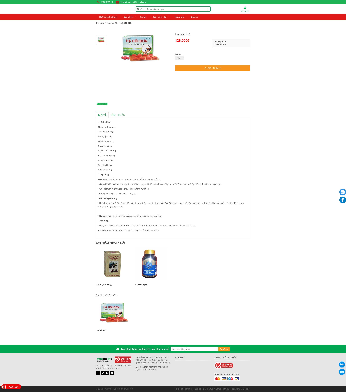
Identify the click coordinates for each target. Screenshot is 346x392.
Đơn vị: (178, 54)
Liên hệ (246, 389)
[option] (101, 40)
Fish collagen (141, 284)
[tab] (102, 115)
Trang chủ (100, 23)
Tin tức (210, 389)
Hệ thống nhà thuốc (184, 389)
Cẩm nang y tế (222, 389)
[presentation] (102, 115)
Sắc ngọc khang (104, 284)
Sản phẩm (199, 389)
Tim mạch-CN (112, 23)
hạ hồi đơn (102, 104)
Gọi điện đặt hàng (212, 68)
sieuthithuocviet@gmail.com (133, 2)
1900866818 (107, 2)
